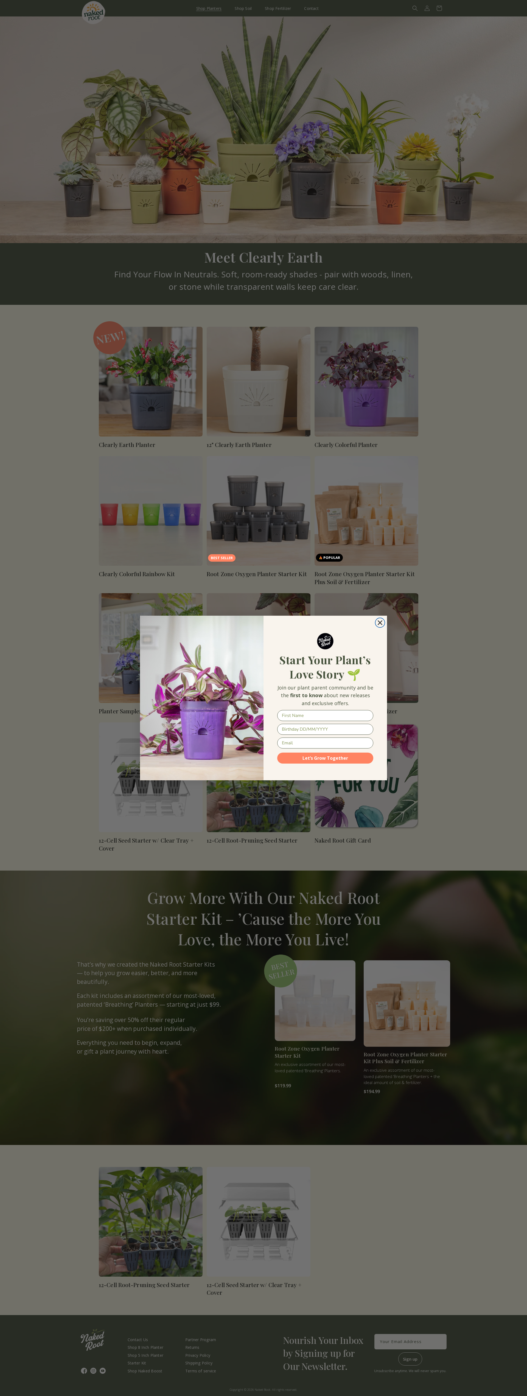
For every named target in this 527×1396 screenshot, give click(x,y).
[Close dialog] (380, 622)
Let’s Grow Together (325, 758)
